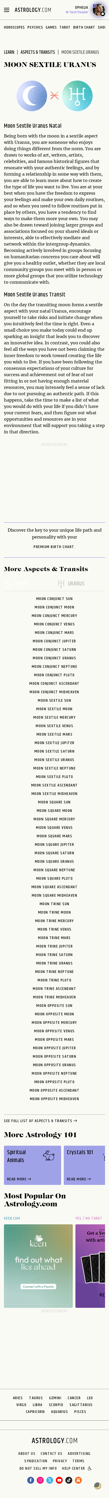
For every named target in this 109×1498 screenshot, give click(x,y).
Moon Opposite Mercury (54, 1022)
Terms (78, 1461)
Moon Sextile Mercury (54, 717)
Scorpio (56, 1405)
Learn (9, 52)
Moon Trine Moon (54, 912)
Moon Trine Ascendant (54, 988)
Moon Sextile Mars (55, 734)
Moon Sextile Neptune (54, 768)
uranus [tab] (76, 584)
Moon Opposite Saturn (54, 1056)
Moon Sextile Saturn (54, 751)
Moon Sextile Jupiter (55, 743)
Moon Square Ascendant (54, 887)
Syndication (36, 1461)
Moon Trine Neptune (54, 971)
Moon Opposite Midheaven (54, 1099)
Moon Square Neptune (54, 870)
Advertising (79, 1453)
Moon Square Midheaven (55, 895)
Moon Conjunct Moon (54, 607)
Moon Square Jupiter (54, 844)
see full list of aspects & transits (38, 1121)
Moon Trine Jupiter (54, 946)
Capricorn (35, 1411)
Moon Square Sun (54, 802)
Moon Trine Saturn (54, 955)
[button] (90, 1469)
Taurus (36, 1398)
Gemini (55, 1398)
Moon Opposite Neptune (54, 1073)
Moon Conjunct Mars (54, 632)
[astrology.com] (33, 9)
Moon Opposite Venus (54, 1031)
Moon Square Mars (54, 836)
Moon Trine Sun (55, 904)
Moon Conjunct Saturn (54, 649)
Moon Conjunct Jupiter (54, 641)
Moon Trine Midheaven (54, 997)
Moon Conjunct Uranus (54, 658)
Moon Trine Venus (55, 929)
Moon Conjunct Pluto (54, 675)
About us (26, 1453)
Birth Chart (84, 27)
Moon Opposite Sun (54, 1005)
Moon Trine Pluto (54, 980)
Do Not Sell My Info (38, 1469)
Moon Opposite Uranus (54, 1065)
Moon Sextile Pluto (54, 777)
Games (51, 27)
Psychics (35, 27)
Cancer (74, 1398)
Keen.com (12, 1218)
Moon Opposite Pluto (54, 1082)
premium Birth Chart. (54, 547)
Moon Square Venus (54, 827)
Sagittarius (81, 1405)
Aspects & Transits (38, 52)
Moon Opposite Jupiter (54, 1048)
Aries (18, 1398)
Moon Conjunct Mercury (55, 615)
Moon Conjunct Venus (54, 624)
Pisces (80, 1411)
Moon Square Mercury (54, 819)
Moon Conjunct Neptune (55, 666)
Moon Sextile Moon (54, 709)
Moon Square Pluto (54, 878)
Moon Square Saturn (54, 853)
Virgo (21, 1405)
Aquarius (59, 1411)
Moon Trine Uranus (54, 963)
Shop (102, 27)
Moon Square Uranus (54, 861)
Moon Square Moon (54, 810)
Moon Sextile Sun (54, 700)
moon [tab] (21, 584)
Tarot (65, 27)
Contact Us (51, 1453)
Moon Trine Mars (54, 938)
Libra (38, 1405)
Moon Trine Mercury (54, 921)
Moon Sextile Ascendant (54, 785)
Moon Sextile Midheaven (54, 793)
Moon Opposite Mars (54, 1039)
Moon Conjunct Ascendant (54, 683)
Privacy (60, 1461)
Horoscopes (14, 27)
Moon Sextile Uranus (54, 760)
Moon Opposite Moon (54, 1014)
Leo (90, 1398)
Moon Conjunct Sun (54, 598)
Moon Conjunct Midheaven (54, 692)
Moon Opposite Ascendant (55, 1090)
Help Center (73, 1469)
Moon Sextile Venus (54, 726)
